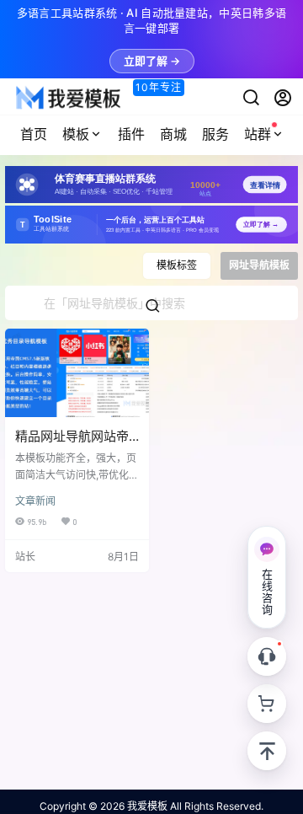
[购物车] (266, 703)
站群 (257, 134)
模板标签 (177, 265)
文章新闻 (35, 501)
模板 (75, 134)
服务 (215, 134)
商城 (173, 134)
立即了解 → (152, 60)
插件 (131, 134)
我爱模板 (146, 806)
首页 (33, 134)
